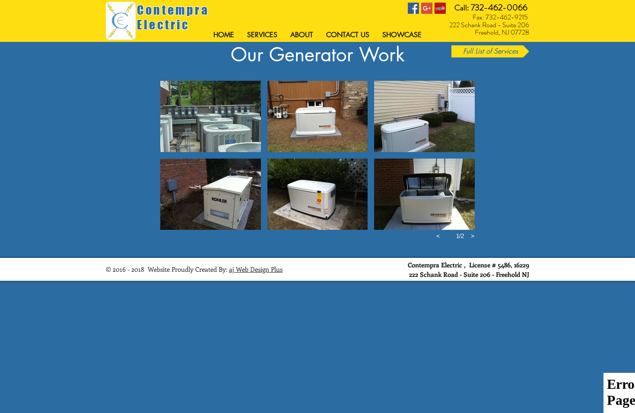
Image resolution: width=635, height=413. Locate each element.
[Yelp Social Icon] (440, 8)
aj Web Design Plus (256, 269)
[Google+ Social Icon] (426, 8)
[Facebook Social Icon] (413, 8)
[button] (210, 116)
